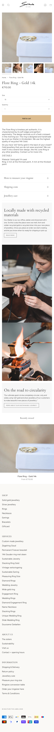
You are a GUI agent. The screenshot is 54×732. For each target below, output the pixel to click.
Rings (4, 509)
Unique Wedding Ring (11, 616)
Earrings (5, 517)
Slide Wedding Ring (10, 620)
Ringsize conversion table (13, 684)
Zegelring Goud (9, 545)
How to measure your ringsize (18, 178)
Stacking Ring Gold (10, 563)
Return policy (8, 671)
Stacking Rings (8, 611)
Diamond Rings (8, 580)
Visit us (5, 648)
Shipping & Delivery (10, 667)
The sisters (7, 639)
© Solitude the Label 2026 (12, 709)
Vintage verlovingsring (12, 567)
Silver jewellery (9, 504)
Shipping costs (11, 187)
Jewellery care (10, 195)
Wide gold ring (8, 589)
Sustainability (8, 643)
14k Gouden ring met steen (14, 554)
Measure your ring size (12, 680)
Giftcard (5, 526)
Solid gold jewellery (11, 500)
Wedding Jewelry (9, 585)
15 (5, 99)
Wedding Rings (8, 598)
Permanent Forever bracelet (14, 550)
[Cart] (50, 5)
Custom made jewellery (12, 541)
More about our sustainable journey (21, 405)
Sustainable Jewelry (11, 559)
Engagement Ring (10, 594)
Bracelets (6, 522)
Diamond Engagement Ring (14, 602)
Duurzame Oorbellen (11, 624)
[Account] (45, 5)
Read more (10, 235)
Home (4, 77)
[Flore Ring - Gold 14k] (27, 448)
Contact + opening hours (13, 652)
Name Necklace (9, 607)
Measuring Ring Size (11, 576)
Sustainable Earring (10, 572)
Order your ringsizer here (13, 689)
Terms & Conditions (10, 693)
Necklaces (6, 513)
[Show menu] (4, 5)
